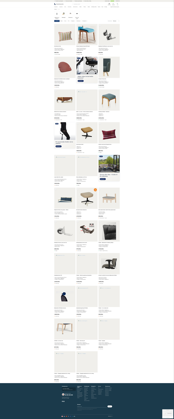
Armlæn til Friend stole (102, 78)
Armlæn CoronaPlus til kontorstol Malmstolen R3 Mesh (108, 275)
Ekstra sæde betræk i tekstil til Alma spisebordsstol (107, 209)
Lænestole (92, 391)
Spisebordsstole (93, 394)
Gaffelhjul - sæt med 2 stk (58, 340)
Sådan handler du (79, 388)
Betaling (78, 391)
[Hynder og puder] (77, 13)
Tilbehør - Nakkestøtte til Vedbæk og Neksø (106, 242)
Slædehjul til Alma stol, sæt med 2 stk (60, 242)
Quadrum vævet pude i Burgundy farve (105, 144)
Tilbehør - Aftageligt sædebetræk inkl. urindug (62, 373)
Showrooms (109, 4)
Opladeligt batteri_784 (58, 275)
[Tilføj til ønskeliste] (55, 25)
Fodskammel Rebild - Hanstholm (104, 111)
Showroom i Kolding (108, 390)
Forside (55, 9)
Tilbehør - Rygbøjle (102, 340)
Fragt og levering (79, 392)
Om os (99, 386)
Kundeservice (64, 386)
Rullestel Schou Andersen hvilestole (60, 111)
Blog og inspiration (80, 395)
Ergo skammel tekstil (79, 144)
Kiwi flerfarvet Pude (57, 46)
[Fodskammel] (70, 13)
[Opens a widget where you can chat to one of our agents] (168, 414)
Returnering (79, 390)
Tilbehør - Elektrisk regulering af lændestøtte (83, 275)
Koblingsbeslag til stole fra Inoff (81, 242)
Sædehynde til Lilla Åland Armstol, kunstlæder (62, 78)
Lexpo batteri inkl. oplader (58, 177)
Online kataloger (79, 393)
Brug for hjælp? (66, 388)
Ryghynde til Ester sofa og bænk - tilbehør (61, 209)
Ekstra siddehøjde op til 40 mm (81, 177)
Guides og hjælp (79, 387)
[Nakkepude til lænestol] (57, 13)
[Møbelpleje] (63, 13)
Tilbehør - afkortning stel (80, 340)
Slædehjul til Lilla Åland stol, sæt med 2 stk (106, 46)
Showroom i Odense (108, 389)
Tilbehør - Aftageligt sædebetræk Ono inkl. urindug (85, 373)
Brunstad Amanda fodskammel (81, 209)
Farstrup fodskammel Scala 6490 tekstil (83, 46)
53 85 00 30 (69, 395)
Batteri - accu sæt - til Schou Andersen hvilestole (84, 111)
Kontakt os (99, 394)
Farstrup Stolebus (87, 400)
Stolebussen (86, 386)
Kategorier (93, 386)
